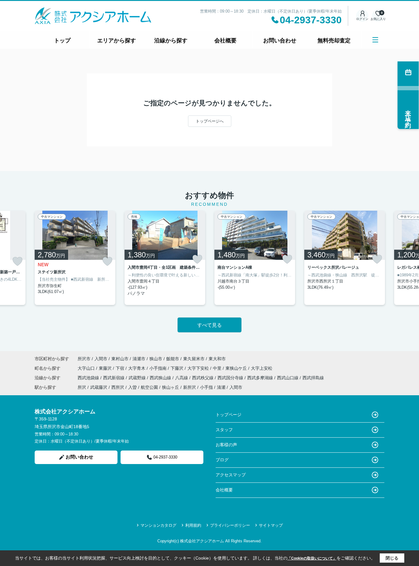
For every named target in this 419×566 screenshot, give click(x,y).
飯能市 (172, 358)
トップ (62, 40)
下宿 (120, 368)
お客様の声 (226, 444)
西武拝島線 (313, 377)
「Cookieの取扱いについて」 (311, 558)
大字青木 (137, 368)
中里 (218, 368)
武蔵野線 (138, 377)
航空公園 (149, 387)
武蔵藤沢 (98, 387)
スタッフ (224, 429)
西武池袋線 (89, 377)
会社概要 (225, 40)
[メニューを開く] (375, 40)
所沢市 (84, 358)
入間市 (100, 358)
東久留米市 (194, 358)
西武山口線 (288, 377)
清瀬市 (139, 358)
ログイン (362, 19)
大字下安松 (198, 368)
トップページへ (210, 121)
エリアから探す (116, 40)
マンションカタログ (158, 525)
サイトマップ (271, 525)
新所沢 (189, 387)
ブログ (222, 459)
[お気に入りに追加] (17, 261)
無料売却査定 (334, 40)
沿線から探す (170, 40)
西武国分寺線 (230, 377)
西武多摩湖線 (260, 377)
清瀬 (221, 387)
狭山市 (155, 358)
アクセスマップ (231, 474)
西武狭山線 (161, 377)
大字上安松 (261, 368)
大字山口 (87, 368)
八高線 (182, 377)
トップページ (228, 414)
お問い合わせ (279, 40)
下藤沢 (178, 368)
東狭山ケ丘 (236, 368)
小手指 (206, 387)
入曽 (132, 387)
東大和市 (217, 358)
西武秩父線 (203, 377)
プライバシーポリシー (230, 525)
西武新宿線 (114, 377)
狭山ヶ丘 (170, 387)
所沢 (82, 387)
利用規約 (193, 525)
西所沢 (117, 387)
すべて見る (209, 325)
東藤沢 (106, 368)
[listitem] (75, 258)
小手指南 (158, 368)
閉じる (392, 558)
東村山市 (120, 358)
